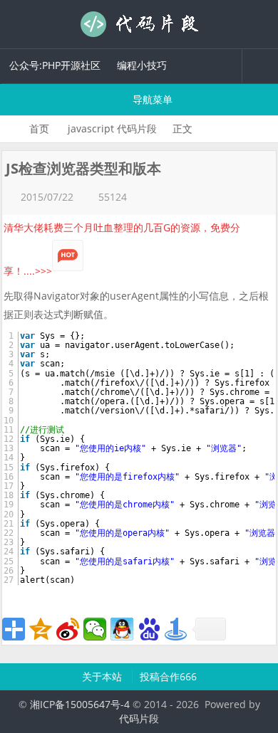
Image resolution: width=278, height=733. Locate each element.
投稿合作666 (168, 676)
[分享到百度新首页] (149, 629)
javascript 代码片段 (112, 128)
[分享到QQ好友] (121, 629)
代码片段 (139, 24)
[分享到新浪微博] (67, 629)
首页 (39, 128)
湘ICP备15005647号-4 (80, 704)
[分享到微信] (94, 629)
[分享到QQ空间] (40, 629)
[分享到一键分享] (176, 629)
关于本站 (103, 676)
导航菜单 (151, 99)
